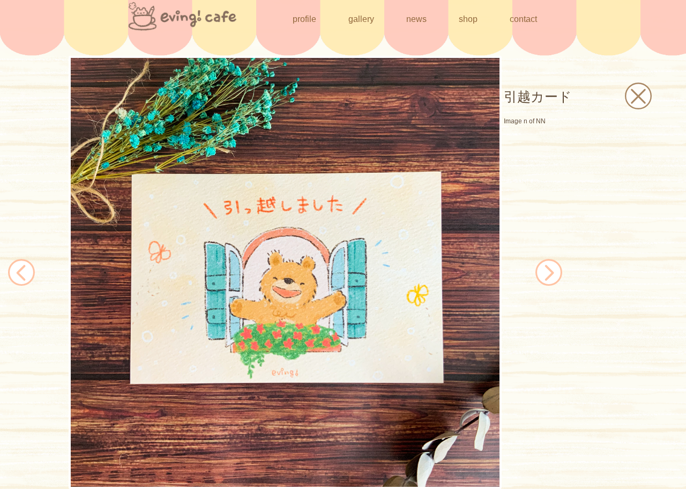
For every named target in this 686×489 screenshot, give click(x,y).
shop (468, 19)
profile (304, 19)
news (416, 19)
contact (523, 19)
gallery (361, 19)
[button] (77, 272)
